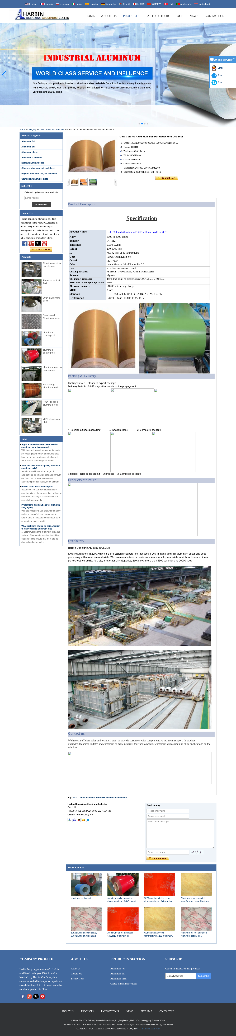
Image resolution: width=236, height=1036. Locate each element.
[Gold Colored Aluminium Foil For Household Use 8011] (92, 155)
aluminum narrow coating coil (52, 368)
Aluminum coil (28, 147)
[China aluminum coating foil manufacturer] (31, 356)
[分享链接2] (38, 243)
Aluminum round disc (31, 157)
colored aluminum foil (116, 797)
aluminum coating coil (49, 334)
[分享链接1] (44, 243)
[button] (139, 123)
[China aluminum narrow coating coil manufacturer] (31, 373)
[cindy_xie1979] (74, 820)
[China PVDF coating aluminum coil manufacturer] (31, 408)
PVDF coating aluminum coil (50, 403)
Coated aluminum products (51, 129)
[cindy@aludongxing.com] (83, 820)
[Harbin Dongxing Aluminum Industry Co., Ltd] (39, 15)
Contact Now (41, 249)
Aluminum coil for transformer (52, 264)
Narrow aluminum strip (32, 163)
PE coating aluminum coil (50, 386)
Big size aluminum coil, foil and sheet (39, 173)
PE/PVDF (100, 797)
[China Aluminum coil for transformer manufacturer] (31, 269)
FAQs (179, 16)
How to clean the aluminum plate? (37, 486)
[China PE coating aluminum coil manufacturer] (31, 390)
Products (131, 16)
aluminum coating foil (49, 351)
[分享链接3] (31, 243)
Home (90, 16)
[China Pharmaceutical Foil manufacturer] (31, 286)
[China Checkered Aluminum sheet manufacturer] (31, 321)
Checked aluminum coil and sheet (38, 168)
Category (31, 129)
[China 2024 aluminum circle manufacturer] (31, 304)
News (194, 16)
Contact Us (214, 16)
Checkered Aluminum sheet (51, 316)
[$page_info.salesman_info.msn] (69, 820)
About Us (109, 16)
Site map (146, 1011)
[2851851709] (79, 820)
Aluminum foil (28, 141)
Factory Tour (157, 16)
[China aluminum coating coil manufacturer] (31, 338)
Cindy (220, 68)
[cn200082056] (88, 820)
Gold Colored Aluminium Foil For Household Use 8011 (137, 232)
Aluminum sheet (29, 152)
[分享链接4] (24, 243)
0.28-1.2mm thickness (84, 797)
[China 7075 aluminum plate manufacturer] (31, 425)
